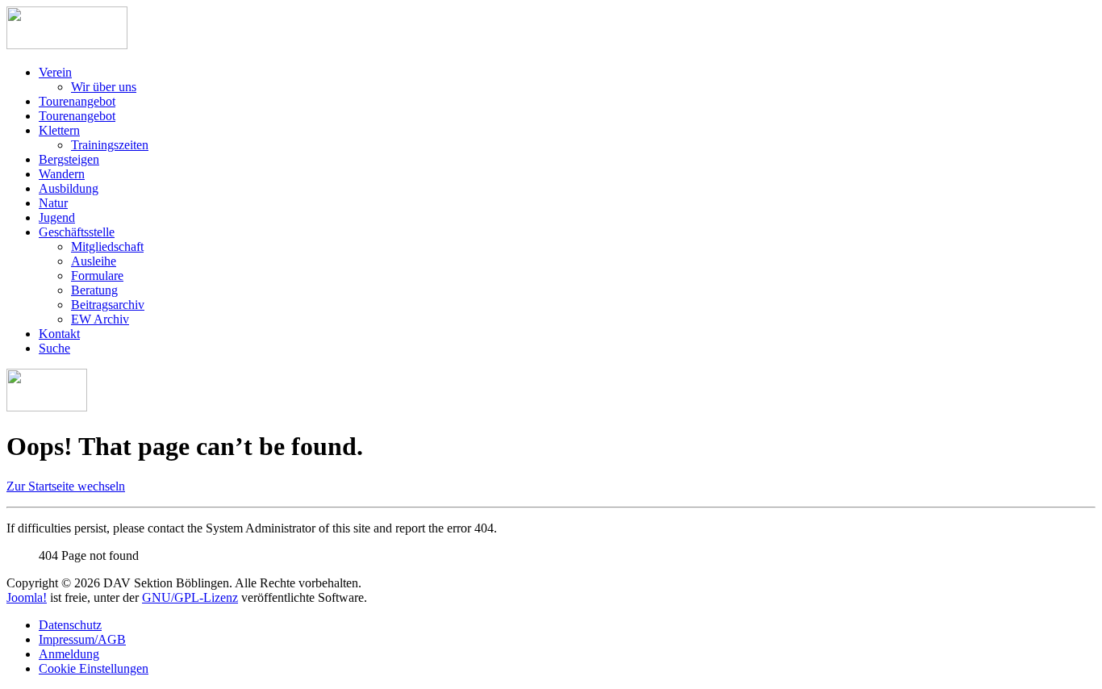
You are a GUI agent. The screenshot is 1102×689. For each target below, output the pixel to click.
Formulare (97, 275)
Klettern (59, 130)
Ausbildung (68, 188)
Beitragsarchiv (107, 304)
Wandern (62, 174)
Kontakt (59, 333)
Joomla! (26, 597)
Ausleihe (93, 261)
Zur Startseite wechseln (65, 486)
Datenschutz (70, 625)
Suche (54, 348)
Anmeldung (69, 654)
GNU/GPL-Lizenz (190, 597)
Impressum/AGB (82, 639)
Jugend (57, 217)
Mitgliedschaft (107, 246)
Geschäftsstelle (77, 232)
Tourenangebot (77, 101)
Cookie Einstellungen (93, 668)
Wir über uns (103, 87)
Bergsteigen (69, 159)
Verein (55, 72)
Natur (53, 203)
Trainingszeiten (109, 145)
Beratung (94, 290)
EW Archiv (100, 319)
